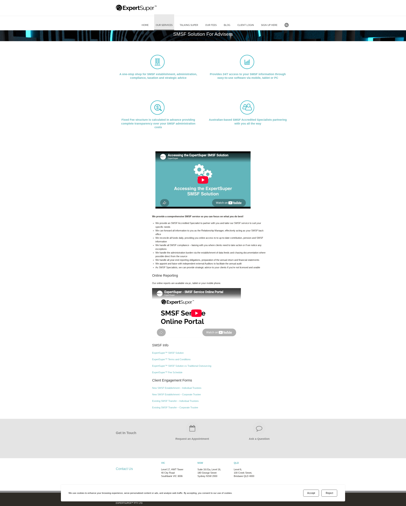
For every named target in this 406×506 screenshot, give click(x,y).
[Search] (286, 22)
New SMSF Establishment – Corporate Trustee (176, 394)
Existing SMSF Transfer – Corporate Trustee (175, 407)
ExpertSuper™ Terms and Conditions (171, 359)
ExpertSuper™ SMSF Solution (168, 353)
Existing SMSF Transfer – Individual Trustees (175, 401)
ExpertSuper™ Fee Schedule (167, 372)
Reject (329, 493)
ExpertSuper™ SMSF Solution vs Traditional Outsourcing (181, 366)
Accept (311, 493)
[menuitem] (147, 22)
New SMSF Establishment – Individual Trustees (176, 388)
